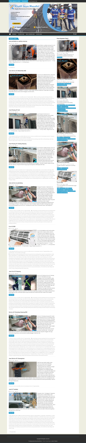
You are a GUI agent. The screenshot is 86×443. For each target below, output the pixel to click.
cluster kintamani (42, 98)
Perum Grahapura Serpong (27, 261)
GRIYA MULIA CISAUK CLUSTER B (21, 259)
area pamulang (38, 96)
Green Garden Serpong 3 (50, 258)
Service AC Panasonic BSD (23, 176)
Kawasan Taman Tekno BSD (30, 171)
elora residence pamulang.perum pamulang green (33, 99)
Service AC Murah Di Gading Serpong (40, 175)
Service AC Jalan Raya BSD (39, 174)
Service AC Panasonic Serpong (33, 176)
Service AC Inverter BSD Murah (30, 174)
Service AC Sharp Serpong (33, 178)
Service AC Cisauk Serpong (36, 219)
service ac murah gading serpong (41, 351)
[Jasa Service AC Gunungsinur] (23, 362)
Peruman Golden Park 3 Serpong (49, 263)
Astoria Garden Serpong (27, 254)
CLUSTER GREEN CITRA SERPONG (44, 255)
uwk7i (17, 43)
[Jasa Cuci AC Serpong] (23, 275)
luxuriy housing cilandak (16, 101)
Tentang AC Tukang (12, 179)
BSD (10, 136)
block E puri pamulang (26, 139)
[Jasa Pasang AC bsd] (23, 114)
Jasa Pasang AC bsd (33, 1)
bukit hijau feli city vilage (24, 98)
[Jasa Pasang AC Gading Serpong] (23, 147)
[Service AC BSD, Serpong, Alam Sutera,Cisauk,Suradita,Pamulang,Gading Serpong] (43, 32)
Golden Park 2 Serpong (35, 258)
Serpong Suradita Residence (35, 266)
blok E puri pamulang (16, 98)
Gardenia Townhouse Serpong (26, 258)
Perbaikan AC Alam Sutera (39, 303)
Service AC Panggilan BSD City (16, 178)
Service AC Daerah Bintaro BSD (21, 172)
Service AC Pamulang (15, 176)
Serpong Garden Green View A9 (25, 266)
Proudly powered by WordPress (35, 441)
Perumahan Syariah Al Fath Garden (37, 263)
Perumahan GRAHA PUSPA (50, 262)
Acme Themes (54, 441)
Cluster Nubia (24, 256)
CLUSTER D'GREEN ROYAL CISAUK (22, 255)
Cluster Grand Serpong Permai (34, 255)
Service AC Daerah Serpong (30, 172)
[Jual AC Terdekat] (23, 393)
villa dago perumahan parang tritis (19, 106)
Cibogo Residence (48, 254)
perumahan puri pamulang (32, 103)
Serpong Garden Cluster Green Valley (46, 265)
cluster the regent (17, 99)
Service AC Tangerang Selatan (29, 96)
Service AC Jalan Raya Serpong (49, 174)
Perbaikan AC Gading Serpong (40, 171)
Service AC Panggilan (42, 176)
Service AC (29, 136)
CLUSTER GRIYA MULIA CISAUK (44, 416)
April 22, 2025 (60, 53)
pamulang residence (18, 102)
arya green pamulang (44, 96)
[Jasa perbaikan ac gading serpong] (23, 45)
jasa (19, 136)
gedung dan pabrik (15, 136)
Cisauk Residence (14, 255)
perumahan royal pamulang (41, 103)
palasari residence (24, 101)
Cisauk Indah (43, 415)
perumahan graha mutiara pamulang (35, 102)
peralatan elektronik (13, 96)
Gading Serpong (11, 171)
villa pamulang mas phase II (30, 106)
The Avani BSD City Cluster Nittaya (46, 266)
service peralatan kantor (16, 137)
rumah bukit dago (29, 105)
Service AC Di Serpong (12, 174)
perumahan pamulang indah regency (37, 304)
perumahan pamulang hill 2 (46, 102)
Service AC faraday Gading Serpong (46, 348)
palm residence (30, 101)
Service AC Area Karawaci (42, 136)
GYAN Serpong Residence (40, 259)
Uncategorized (12, 67)
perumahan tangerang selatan (20, 105)
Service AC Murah (31, 175)
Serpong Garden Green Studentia (14, 266)
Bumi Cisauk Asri (42, 254)
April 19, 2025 (60, 164)
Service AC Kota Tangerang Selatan (22, 175)
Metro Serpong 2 (19, 261)
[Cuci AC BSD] (23, 230)
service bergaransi (52, 178)
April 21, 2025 (60, 81)
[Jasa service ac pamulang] (23, 186)
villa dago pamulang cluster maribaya (38, 105)
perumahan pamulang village (22, 103)
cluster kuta (48, 98)
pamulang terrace (26, 102)
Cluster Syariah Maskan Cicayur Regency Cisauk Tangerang (36, 256)
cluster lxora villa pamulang (48, 211)
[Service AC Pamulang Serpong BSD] (23, 316)
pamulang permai (50, 101)
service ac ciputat (48, 171)
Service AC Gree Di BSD (20, 174)
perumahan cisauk (43, 261)
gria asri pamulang (47, 213)
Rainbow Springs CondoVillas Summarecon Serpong (17, 265)
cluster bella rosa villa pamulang (33, 98)
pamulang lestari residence (42, 101)
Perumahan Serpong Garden (26, 263)
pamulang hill (35, 101)
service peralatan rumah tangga (25, 137)
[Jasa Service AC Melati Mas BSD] (23, 74)
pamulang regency (12, 102)
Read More (11, 64)
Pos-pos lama (13, 431)
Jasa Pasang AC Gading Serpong (20, 171)
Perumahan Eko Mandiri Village (16, 262)
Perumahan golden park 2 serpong (39, 262)
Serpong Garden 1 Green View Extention (33, 265)
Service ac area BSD (20, 96)
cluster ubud (22, 99)
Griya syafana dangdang (31, 259)
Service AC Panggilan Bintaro (40, 352)
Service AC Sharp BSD (25, 178)
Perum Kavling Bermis (36, 261)
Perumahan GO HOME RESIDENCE (27, 262)
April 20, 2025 (60, 99)
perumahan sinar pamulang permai (47, 217)
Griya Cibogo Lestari (12, 259)
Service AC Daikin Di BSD (40, 172)
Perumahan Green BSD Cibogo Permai (15, 263)
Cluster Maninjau (19, 256)
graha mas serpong (45, 99)
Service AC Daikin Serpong (48, 172)
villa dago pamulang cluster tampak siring (31, 221)
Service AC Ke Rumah (12, 175)
